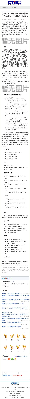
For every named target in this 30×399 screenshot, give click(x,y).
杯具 (24, 339)
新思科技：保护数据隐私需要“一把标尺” (11, 326)
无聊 (6, 349)
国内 (15, 7)
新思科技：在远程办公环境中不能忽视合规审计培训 (14, 308)
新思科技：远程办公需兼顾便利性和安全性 (12, 322)
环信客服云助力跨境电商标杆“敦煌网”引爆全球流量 (17, 283)
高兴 (12, 349)
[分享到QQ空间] (4, 278)
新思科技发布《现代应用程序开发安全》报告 (13, 303)
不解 (12, 339)
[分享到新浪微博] (6, 278)
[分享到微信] (11, 278)
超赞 (24, 349)
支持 (18, 349)
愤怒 (18, 339)
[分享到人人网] (9, 278)
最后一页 (8, 286)
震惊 (6, 339)
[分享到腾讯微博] (7, 278)
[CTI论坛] (15, 5)
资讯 (12, 7)
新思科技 (12, 281)
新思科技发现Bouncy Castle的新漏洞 (11, 293)
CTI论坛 (18, 19)
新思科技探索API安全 (7, 312)
